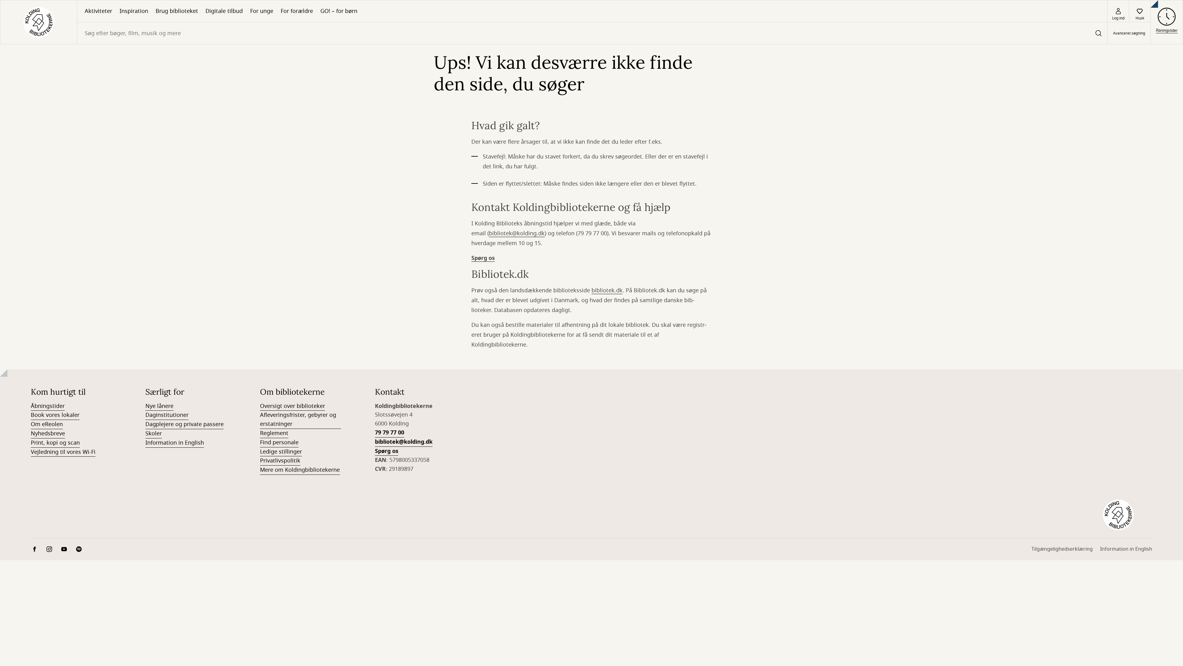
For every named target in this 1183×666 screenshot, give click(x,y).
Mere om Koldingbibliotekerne (300, 470)
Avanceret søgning (1129, 33)
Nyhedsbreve (48, 434)
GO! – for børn (338, 11)
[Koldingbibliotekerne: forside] (38, 22)
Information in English (174, 443)
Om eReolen (47, 424)
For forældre (297, 11)
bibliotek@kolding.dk (517, 233)
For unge (261, 11)
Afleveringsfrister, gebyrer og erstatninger (298, 419)
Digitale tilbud (224, 11)
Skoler (153, 434)
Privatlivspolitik (280, 461)
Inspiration (134, 11)
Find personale (279, 442)
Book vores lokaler (55, 415)
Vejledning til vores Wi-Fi (63, 452)
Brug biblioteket (177, 11)
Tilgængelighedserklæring (1062, 549)
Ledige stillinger (281, 452)
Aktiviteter (98, 11)
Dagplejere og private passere (184, 424)
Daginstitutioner (167, 415)
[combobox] (592, 33)
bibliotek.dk (607, 290)
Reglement (274, 433)
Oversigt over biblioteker (292, 406)
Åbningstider (48, 406)
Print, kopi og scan (55, 443)
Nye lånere (159, 406)
